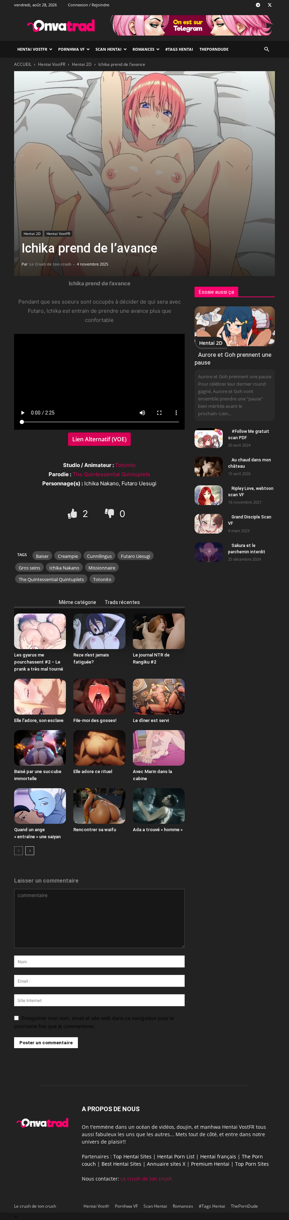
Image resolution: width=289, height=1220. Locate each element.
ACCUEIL (22, 64)
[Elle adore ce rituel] (99, 748)
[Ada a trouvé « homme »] (159, 806)
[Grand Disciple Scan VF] (209, 524)
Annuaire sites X (166, 1163)
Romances (143, 49)
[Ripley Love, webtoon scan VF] (209, 495)
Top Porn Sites (252, 1163)
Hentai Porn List (176, 1156)
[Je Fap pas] (110, 513)
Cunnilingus (99, 556)
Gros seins (29, 568)
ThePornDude (213, 49)
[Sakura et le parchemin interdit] (209, 552)
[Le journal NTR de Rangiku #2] (159, 631)
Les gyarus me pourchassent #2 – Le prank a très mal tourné (38, 662)
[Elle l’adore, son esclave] (40, 696)
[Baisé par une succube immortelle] (40, 748)
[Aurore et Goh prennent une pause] (235, 326)
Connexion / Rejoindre (88, 4)
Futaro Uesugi (135, 556)
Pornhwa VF (71, 49)
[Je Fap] (73, 513)
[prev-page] (18, 850)
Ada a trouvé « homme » (158, 829)
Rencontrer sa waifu (94, 829)
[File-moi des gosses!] (99, 696)
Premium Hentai (210, 1163)
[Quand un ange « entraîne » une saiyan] (40, 806)
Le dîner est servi (151, 720)
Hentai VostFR (51, 64)
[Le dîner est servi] (159, 696)
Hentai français (218, 1156)
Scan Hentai (109, 49)
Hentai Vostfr (32, 49)
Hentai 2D (82, 64)
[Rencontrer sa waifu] (99, 806)
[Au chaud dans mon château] (209, 467)
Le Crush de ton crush (50, 264)
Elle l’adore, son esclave (38, 720)
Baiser (42, 556)
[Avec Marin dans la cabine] (159, 748)
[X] (269, 5)
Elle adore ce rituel (92, 771)
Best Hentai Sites (121, 1163)
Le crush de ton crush (146, 1178)
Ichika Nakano (64, 568)
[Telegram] (258, 5)
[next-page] (29, 850)
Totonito (125, 465)
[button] (266, 49)
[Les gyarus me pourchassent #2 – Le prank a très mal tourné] (40, 631)
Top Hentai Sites (132, 1156)
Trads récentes (122, 602)
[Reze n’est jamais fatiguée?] (99, 631)
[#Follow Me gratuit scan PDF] (209, 438)
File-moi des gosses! (95, 720)
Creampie (68, 556)
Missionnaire (101, 568)
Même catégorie (77, 602)
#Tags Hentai (179, 49)
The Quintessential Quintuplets (111, 474)
